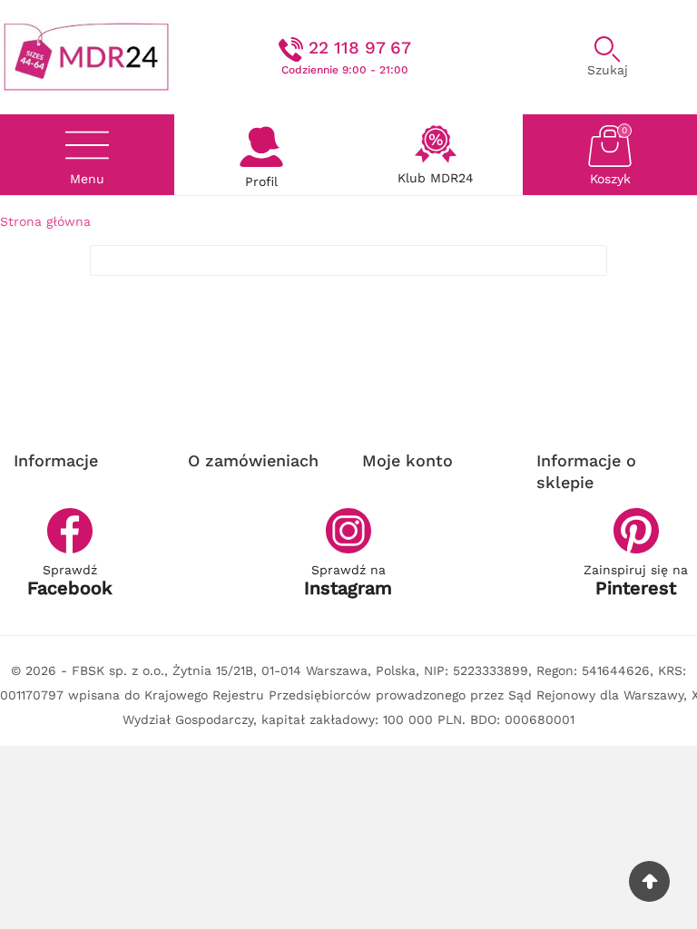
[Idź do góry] (649, 881)
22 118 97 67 (360, 47)
